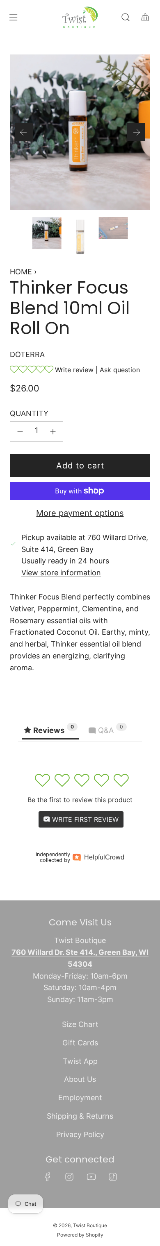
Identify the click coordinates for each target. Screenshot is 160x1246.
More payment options (79, 513)
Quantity (29, 413)
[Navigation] (13, 17)
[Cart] (145, 17)
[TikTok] (113, 1177)
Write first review (84, 819)
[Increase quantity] (53, 431)
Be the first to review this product (80, 800)
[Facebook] (47, 1177)
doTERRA (27, 354)
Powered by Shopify (80, 1235)
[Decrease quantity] (20, 431)
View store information (61, 572)
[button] (24, 132)
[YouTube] (91, 1177)
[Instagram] (69, 1177)
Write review (74, 370)
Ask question (120, 370)
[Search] (125, 17)
